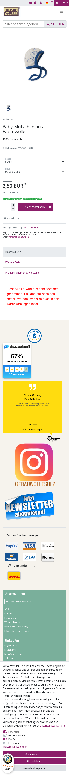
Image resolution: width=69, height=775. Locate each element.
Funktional (14, 743)
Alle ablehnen (34, 761)
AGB (6, 609)
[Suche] (55, 24)
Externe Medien (17, 735)
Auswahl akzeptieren (34, 768)
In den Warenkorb (34, 207)
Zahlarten (9, 658)
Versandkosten (31, 227)
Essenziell (13, 731)
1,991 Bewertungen (32, 429)
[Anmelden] (35, 3)
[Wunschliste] (52, 3)
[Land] (47, 3)
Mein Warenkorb (13, 654)
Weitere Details (14, 262)
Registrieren (11, 645)
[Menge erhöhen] (13, 205)
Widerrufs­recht (12, 622)
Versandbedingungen (18, 236)
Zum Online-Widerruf (20, 601)
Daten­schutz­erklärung (16, 626)
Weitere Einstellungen (15, 746)
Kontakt (8, 613)
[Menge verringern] (13, 209)
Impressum (10, 618)
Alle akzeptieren (34, 754)
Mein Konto (10, 649)
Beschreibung (13, 251)
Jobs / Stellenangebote (16, 630)
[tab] (34, 252)
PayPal (12, 739)
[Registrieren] (42, 3)
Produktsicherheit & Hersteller (22, 272)
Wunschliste (12, 218)
